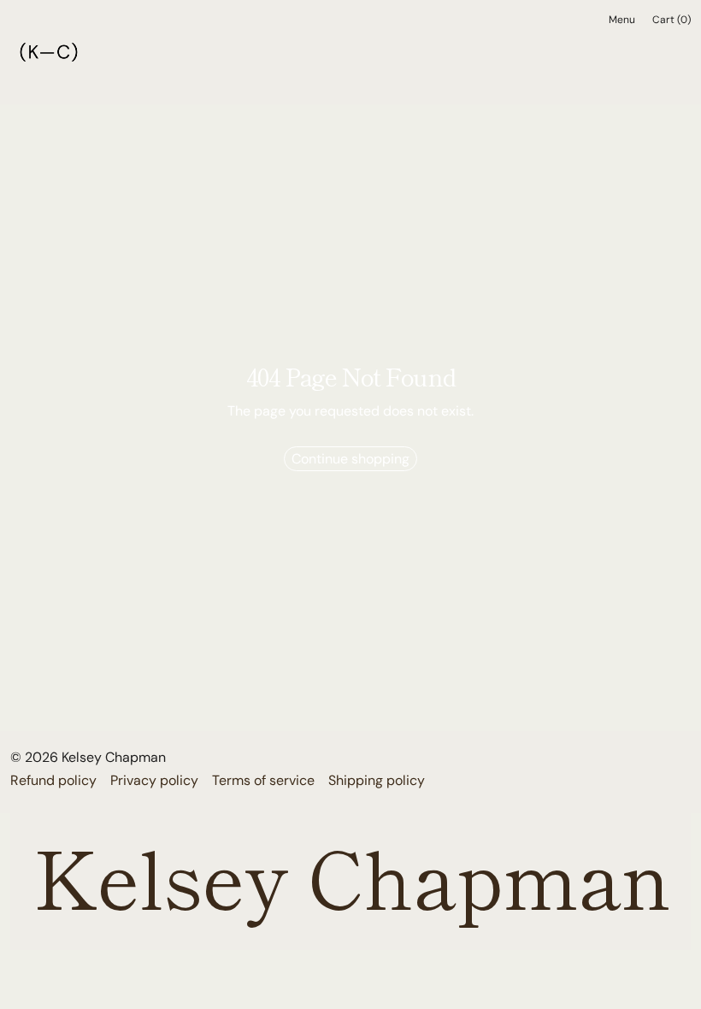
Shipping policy (376, 780)
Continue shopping (350, 459)
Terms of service (263, 780)
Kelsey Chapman (114, 757)
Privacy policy (154, 780)
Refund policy (53, 780)
